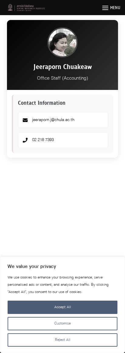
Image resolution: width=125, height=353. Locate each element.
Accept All (62, 307)
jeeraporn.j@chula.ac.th (53, 120)
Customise (62, 323)
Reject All (62, 340)
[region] (62, 305)
